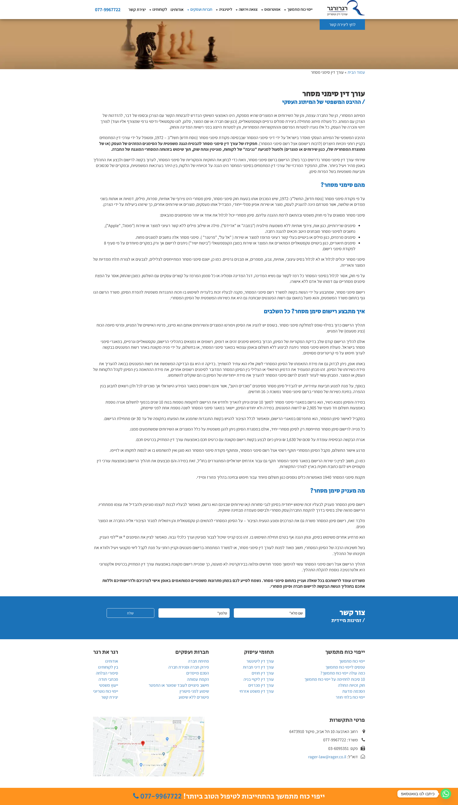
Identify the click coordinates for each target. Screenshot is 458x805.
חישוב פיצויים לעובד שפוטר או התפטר (179, 685)
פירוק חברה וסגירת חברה (188, 667)
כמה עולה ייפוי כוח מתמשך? (342, 673)
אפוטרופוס (272, 9)
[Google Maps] (148, 746)
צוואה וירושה (248, 9)
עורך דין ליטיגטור (260, 661)
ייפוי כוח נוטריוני (105, 691)
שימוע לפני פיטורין (194, 691)
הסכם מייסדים (197, 673)
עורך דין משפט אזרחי (256, 691)
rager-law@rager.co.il (327, 756)
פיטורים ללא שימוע (194, 697)
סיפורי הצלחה (107, 673)
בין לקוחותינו (108, 667)
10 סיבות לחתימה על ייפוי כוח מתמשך (334, 679)
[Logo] (346, 8)
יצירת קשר (137, 9)
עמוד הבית (356, 72)
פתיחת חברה (198, 661)
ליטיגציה (225, 9)
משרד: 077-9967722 (340, 740)
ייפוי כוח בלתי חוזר (350, 697)
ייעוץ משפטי (108, 685)
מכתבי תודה (108, 679)
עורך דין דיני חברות (258, 667)
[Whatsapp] (446, 794)
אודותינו (177, 9)
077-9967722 (107, 9)
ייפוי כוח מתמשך (299, 9)
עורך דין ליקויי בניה (259, 679)
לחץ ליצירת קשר (342, 24)
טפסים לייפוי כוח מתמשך (345, 667)
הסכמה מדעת (353, 691)
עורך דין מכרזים (261, 685)
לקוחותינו (159, 9)
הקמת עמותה (198, 679)
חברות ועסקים (201, 9)
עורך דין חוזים (263, 673)
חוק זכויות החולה (351, 685)
